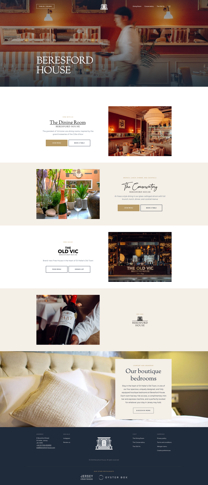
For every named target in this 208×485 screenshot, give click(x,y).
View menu (56, 143)
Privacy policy (161, 438)
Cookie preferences (164, 450)
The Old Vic (161, 6)
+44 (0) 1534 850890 (43, 445)
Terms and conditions (164, 442)
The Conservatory (139, 442)
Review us (66, 442)
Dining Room (137, 6)
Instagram (66, 438)
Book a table (79, 143)
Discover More (143, 410)
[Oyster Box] (113, 477)
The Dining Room (138, 438)
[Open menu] (169, 6)
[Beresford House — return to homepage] (104, 442)
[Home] (104, 6)
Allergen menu (162, 446)
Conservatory (149, 6)
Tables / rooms (45, 6)
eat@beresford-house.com (45, 448)
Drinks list (79, 269)
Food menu (56, 269)
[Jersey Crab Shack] (87, 477)
